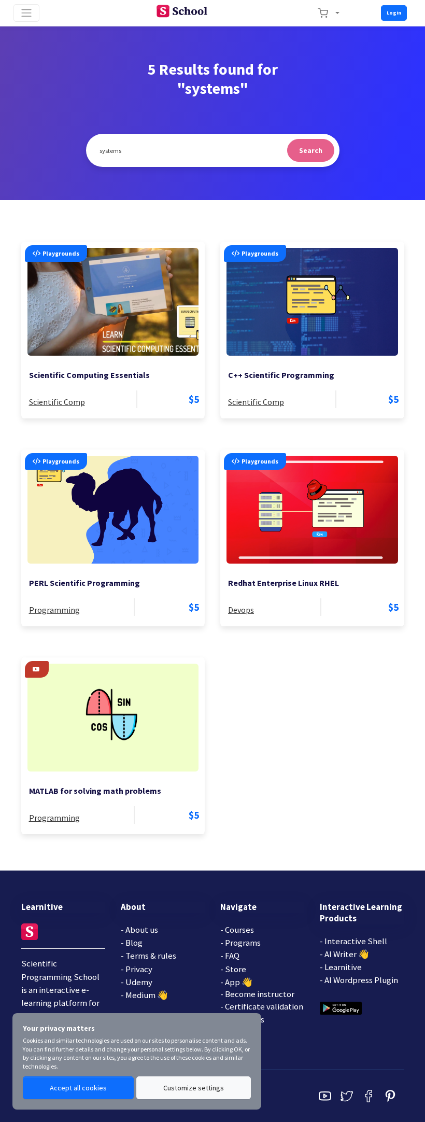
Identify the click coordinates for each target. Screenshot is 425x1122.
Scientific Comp (57, 402)
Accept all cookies (78, 1087)
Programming (54, 610)
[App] (341, 1007)
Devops (241, 610)
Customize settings (193, 1087)
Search (310, 150)
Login (394, 12)
